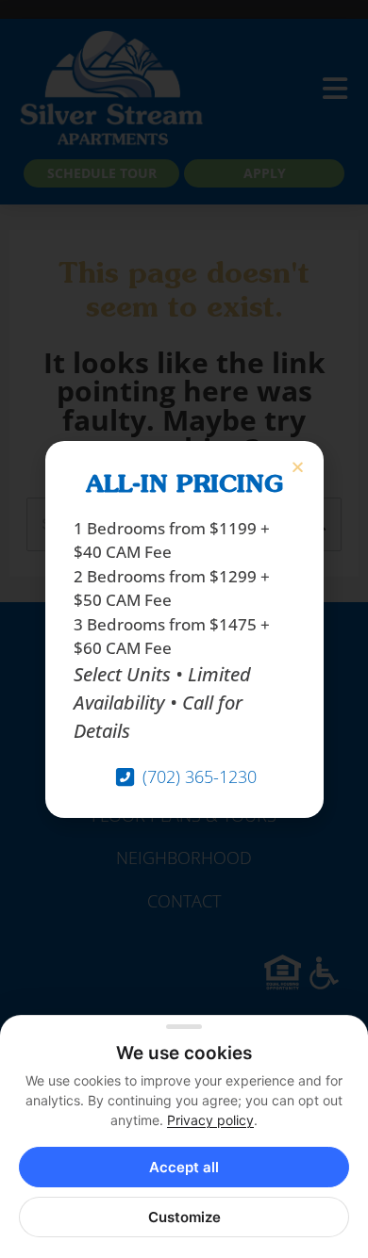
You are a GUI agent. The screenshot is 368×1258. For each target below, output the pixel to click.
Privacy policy (210, 1120)
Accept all (184, 1167)
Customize (184, 1217)
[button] (298, 467)
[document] (184, 629)
